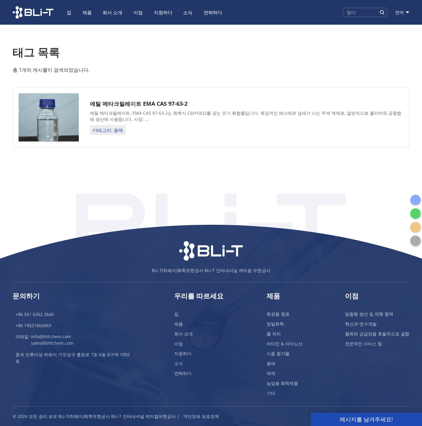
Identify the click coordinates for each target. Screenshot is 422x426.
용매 (271, 363)
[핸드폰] (415, 200)
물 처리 (274, 334)
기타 (271, 393)
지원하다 (163, 12)
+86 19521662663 (33, 325)
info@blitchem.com (51, 336)
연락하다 (213, 12)
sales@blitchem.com (52, 343)
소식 (187, 12)
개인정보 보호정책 (201, 416)
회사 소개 (112, 12)
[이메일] (415, 227)
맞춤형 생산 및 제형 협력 (369, 314)
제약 (271, 373)
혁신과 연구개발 (361, 324)
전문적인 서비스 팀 (363, 344)
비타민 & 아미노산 (284, 344)
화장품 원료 (278, 314)
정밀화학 (275, 324)
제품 (87, 12)
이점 (138, 12)
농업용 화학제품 (282, 383)
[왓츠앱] (415, 213)
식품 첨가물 (278, 353)
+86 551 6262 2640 (34, 314)
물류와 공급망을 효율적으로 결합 (377, 334)
